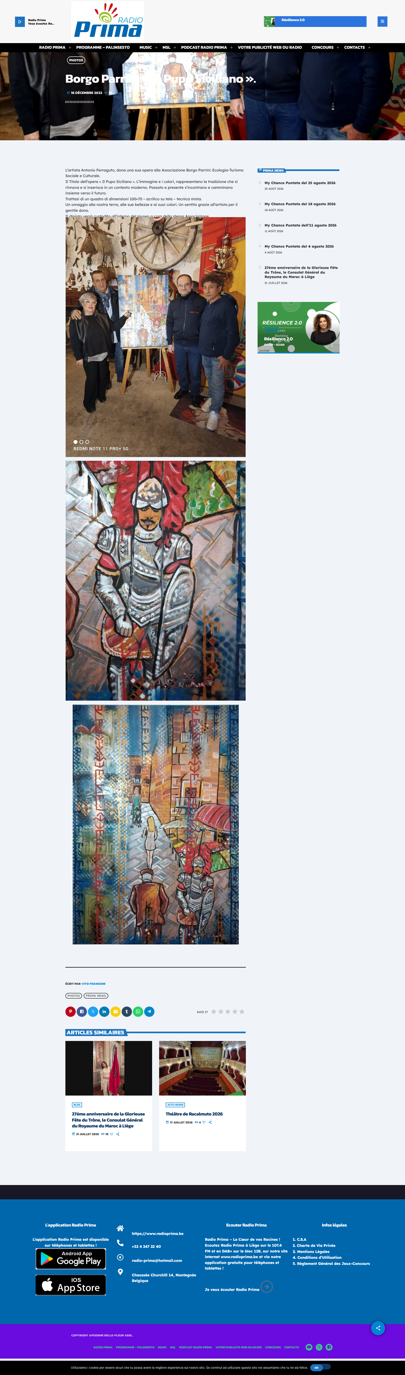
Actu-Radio (175, 1105)
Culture (271, 330)
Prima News (273, 170)
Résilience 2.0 (278, 338)
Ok (317, 1368)
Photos (76, 60)
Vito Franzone (93, 984)
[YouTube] (309, 1347)
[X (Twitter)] (319, 1347)
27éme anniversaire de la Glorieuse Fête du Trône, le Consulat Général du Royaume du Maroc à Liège (108, 1119)
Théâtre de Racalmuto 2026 (194, 1113)
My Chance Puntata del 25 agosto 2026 (300, 183)
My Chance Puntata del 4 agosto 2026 (299, 246)
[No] (325, 1366)
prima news (96, 996)
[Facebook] (329, 1347)
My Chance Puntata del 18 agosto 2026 (300, 204)
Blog (77, 1105)
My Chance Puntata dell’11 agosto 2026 (301, 225)
